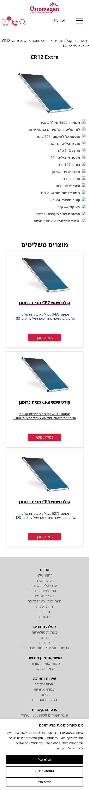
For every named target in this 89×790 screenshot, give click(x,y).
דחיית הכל (44, 782)
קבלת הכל (44, 759)
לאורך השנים (44, 596)
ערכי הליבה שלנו (44, 585)
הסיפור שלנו (44, 580)
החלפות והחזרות (44, 699)
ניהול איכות (44, 606)
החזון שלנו (45, 575)
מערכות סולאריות (45, 632)
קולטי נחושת (39, 40)
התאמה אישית (44, 771)
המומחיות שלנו (44, 590)
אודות (44, 569)
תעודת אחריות (44, 689)
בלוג (44, 694)
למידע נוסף (44, 337)
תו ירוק (44, 611)
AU (64, 21)
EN (56, 21)
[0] (5, 25)
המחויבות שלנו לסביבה (44, 601)
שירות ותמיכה (44, 678)
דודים (44, 637)
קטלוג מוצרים (62, 40)
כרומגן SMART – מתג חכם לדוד (44, 647)
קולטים (44, 642)
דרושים (44, 616)
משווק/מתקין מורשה (45, 657)
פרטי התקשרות (45, 709)
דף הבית (82, 40)
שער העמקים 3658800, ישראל (44, 715)
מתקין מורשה (44, 668)
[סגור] (79, 21)
